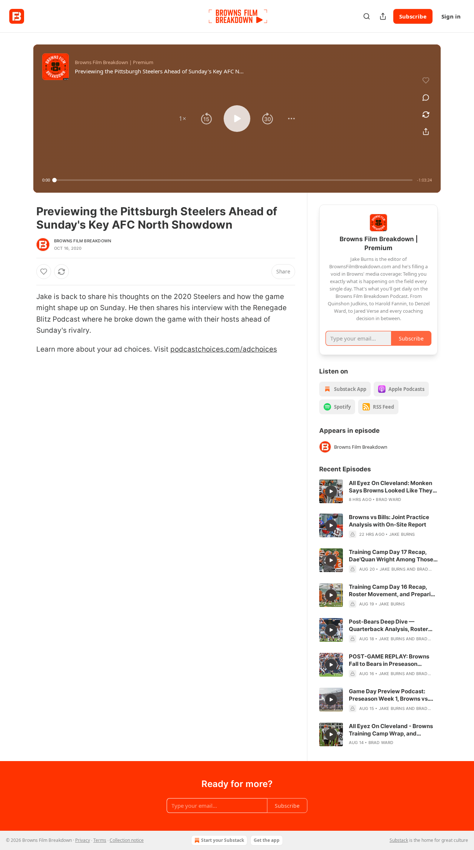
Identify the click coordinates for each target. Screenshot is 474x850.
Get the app (267, 840)
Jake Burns (402, 534)
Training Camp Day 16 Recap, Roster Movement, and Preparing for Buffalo (393, 590)
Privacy (82, 840)
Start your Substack (222, 840)
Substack (399, 840)
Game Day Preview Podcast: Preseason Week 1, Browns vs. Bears (389, 695)
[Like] (43, 271)
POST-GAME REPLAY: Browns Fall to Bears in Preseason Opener (389, 660)
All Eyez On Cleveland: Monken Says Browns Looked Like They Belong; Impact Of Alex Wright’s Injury (391, 486)
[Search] (366, 16)
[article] (378, 491)
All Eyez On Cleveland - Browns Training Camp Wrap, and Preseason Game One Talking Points (391, 730)
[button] (182, 118)
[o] (331, 491)
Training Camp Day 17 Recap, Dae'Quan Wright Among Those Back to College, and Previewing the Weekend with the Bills (392, 555)
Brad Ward (388, 499)
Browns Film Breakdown (82, 240)
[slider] (233, 180)
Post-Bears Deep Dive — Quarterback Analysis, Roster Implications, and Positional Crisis (388, 625)
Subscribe (413, 16)
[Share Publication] (382, 16)
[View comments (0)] (426, 97)
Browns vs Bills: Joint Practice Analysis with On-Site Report (389, 521)
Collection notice (127, 840)
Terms (99, 840)
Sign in (451, 16)
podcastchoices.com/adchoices (223, 349)
